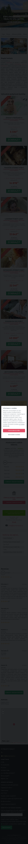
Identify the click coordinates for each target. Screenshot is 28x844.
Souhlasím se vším (14, 430)
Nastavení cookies (14, 434)
